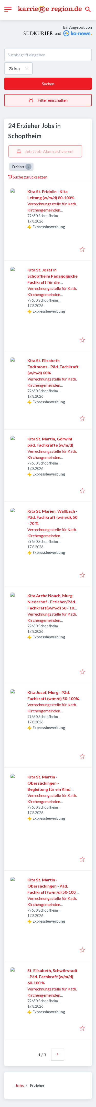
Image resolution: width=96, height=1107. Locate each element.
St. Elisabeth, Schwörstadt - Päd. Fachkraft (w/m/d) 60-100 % (52, 976)
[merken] (82, 249)
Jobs (19, 1085)
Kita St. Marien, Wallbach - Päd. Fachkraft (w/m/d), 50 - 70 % (52, 517)
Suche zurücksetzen (30, 176)
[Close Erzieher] (28, 167)
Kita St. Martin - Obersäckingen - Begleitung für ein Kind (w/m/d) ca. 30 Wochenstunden (48, 789)
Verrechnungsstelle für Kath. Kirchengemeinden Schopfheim (52, 209)
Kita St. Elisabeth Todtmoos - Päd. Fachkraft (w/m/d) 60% (53, 366)
